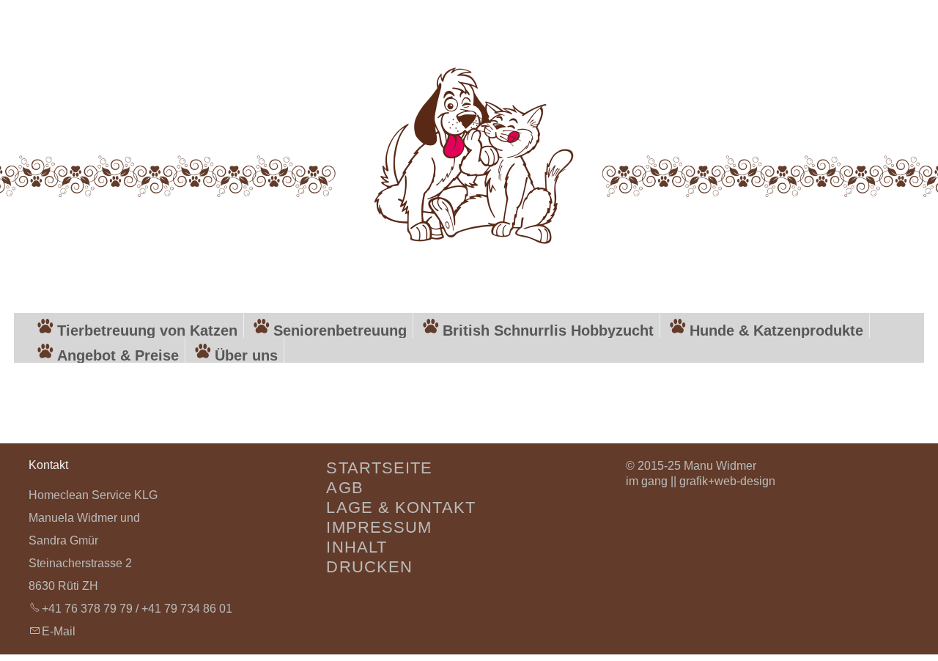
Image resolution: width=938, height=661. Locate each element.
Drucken (369, 567)
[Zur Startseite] (469, 150)
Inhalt (356, 547)
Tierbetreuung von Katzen (147, 330)
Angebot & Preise (118, 355)
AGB (344, 488)
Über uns (246, 355)
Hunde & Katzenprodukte (776, 330)
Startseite (379, 468)
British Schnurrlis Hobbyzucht (548, 330)
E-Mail (58, 631)
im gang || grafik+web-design (700, 481)
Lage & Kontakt (400, 507)
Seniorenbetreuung (340, 330)
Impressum (379, 527)
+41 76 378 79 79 (87, 608)
